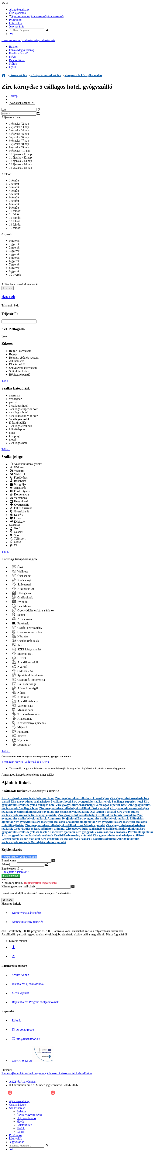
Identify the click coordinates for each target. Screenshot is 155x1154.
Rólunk (16, 1020)
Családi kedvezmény (29, 627)
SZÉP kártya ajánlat (29, 649)
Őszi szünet (24, 575)
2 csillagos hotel (18, 442)
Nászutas (14, 525)
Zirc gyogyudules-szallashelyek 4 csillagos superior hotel (91, 804)
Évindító (22, 601)
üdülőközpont (17, 429)
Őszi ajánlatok (17, 12)
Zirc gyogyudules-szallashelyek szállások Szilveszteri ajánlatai (97, 815)
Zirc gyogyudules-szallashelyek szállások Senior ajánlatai (102, 828)
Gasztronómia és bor (29, 632)
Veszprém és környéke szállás (83, 75)
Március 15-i (25, 653)
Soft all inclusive (19, 371)
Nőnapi (21, 692)
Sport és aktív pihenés (30, 675)
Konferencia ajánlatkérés (26, 912)
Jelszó (5, 864)
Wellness (19, 467)
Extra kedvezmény (28, 714)
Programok (15, 19)
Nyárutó (22, 666)
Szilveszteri (24, 584)
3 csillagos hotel (18, 405)
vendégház (15, 398)
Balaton (13, 46)
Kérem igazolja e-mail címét (18, 886)
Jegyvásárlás (16, 26)
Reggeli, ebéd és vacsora (24, 357)
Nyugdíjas (19, 484)
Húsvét (21, 658)
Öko (16, 545)
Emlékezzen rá (11, 868)
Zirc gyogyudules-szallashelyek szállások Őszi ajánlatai (74, 808)
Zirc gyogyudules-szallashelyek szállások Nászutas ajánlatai (78, 838)
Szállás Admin (20, 974)
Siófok (13, 63)
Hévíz (12, 56)
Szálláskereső (55, 16)
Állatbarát (19, 487)
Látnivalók (15, 23)
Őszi (20, 567)
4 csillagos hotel (18, 412)
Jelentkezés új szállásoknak (28, 984)
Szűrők (8, 296)
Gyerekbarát (21, 511)
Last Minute (24, 606)
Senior (21, 614)
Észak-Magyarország (21, 50)
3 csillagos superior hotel (24, 409)
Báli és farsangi (26, 684)
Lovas (17, 518)
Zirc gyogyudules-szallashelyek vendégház (82, 798)
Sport (16, 535)
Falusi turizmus (22, 508)
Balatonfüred (17, 60)
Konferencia (21, 494)
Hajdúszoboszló (18, 53)
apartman (14, 395)
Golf (16, 528)
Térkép (13, 96)
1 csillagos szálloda (20, 426)
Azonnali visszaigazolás (27, 464)
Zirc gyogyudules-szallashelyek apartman (28, 798)
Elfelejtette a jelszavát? (15, 872)
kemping (14, 436)
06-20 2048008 (24, 1029)
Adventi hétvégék (28, 688)
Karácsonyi (24, 580)
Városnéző (20, 497)
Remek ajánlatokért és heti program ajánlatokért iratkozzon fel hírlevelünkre (47, 1073)
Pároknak (23, 623)
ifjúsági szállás (17, 422)
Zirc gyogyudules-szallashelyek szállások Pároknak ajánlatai (114, 832)
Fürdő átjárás (21, 491)
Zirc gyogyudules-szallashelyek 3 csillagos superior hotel (107, 801)
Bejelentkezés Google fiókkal (19, 856)
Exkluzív (19, 521)
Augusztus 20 (25, 588)
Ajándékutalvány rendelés (27, 921)
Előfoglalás (24, 593)
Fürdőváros (20, 477)
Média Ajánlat (20, 993)
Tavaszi (21, 736)
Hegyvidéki (20, 501)
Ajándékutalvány (19, 9)
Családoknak (25, 597)
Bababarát (19, 480)
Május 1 (22, 727)
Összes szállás (18, 75)
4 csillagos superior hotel (24, 415)
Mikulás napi (25, 710)
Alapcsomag (24, 718)
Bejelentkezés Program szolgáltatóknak (35, 1002)
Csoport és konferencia (31, 679)
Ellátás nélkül (17, 364)
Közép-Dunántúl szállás (45, 75)
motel (12, 439)
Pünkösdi (23, 731)
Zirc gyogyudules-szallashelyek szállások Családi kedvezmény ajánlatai (47, 835)
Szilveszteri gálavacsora (23, 367)
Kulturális (23, 697)
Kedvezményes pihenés (31, 723)
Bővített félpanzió (19, 374)
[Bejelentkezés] (11, 33)
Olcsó (17, 541)
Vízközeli (19, 474)
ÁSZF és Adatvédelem (22, 1081)
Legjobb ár (23, 744)
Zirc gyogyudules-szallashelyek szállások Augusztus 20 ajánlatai (72, 816)
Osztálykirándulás (28, 640)
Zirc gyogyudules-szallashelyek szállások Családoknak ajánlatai (54, 821)
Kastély (18, 514)
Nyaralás (22, 740)
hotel (12, 432)
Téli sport (19, 538)
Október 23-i (25, 671)
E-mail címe (9, 860)
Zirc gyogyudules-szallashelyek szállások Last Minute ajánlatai (65, 825)
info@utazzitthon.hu (27, 1038)
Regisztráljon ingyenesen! (40, 882)
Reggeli (13, 354)
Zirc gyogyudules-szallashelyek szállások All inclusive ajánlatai (73, 830)
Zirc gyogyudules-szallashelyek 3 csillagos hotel (41, 801)
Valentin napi (25, 705)
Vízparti (18, 470)
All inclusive (16, 361)
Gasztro (18, 531)
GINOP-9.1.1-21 (22, 1060)
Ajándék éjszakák (28, 662)
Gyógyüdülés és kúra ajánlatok (35, 610)
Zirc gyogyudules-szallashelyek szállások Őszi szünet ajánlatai (76, 811)
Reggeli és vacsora (20, 350)
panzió (13, 402)
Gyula (12, 67)
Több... (6, 381)
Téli (19, 645)
